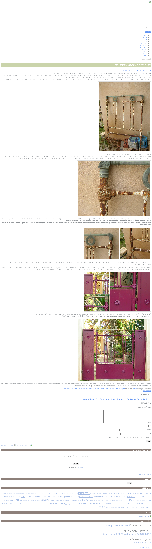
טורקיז (26, 497)
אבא (94, 493)
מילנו (79, 500)
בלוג (143, 497)
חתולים (37, 497)
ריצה (43, 504)
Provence (113, 493)
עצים (123, 504)
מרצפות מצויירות (61, 500)
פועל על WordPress (145, 547)
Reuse (116, 389)
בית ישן (4, 493)
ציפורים (77, 504)
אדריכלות (144, 39)
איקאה (57, 493)
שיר (146, 507)
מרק (56, 500)
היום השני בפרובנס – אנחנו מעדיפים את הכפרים (135, 399)
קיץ (66, 504)
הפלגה (76, 497)
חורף (58, 497)
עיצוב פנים (130, 503)
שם (150, 426)
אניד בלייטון (39, 493)
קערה (63, 504)
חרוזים (44, 497)
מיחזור (84, 499)
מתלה (40, 500)
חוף (65, 497)
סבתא (32, 500)
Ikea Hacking (106, 493)
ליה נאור (113, 500)
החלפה (96, 497)
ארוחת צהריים (20, 493)
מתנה (36, 500)
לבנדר (117, 500)
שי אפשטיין (24, 504)
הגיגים (145, 53)
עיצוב (145, 41)
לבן (120, 500)
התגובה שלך (147, 422)
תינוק (119, 507)
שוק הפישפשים (83, 389)
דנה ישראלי (106, 497)
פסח (112, 504)
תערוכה (108, 507)
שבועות (36, 504)
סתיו (14, 500)
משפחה (51, 500)
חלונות (49, 497)
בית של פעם (148, 497)
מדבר (106, 500)
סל (23, 500)
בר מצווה (131, 496)
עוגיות (7, 500)
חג (67, 497)
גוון (120, 497)
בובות (10, 493)
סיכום (25, 500)
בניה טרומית (138, 497)
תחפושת (123, 507)
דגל (111, 497)
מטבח (91, 500)
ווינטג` (72, 497)
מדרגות (103, 500)
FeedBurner (80, 467)
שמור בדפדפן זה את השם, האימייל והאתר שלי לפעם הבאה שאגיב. (128, 437)
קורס (72, 504)
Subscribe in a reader (144, 474)
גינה (117, 497)
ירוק (127, 500)
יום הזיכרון (144, 500)
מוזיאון (95, 500)
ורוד (69, 497)
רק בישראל (143, 45)
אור (77, 493)
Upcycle (122, 389)
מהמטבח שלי (143, 51)
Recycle (121, 493)
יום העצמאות (138, 500)
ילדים (133, 500)
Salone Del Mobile (139, 493)
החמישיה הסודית (86, 496)
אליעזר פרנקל (51, 493)
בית (8, 493)
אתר (149, 433)
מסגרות (103, 389)
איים (61, 493)
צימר (80, 504)
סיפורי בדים (143, 49)
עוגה (11, 500)
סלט (21, 500)
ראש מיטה (92, 389)
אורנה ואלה (72, 493)
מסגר (108, 389)
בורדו (112, 389)
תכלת (113, 507)
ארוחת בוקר (28, 493)
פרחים (98, 504)
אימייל (149, 430)
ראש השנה (53, 504)
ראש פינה (47, 504)
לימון (110, 500)
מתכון (45, 499)
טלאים (15, 497)
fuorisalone (99, 493)
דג (112, 497)
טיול (23, 496)
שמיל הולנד (137, 507)
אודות (145, 37)
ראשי (145, 35)
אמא (45, 493)
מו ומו (99, 500)
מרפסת (68, 500)
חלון (52, 497)
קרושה (59, 504)
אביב (91, 493)
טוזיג (30, 497)
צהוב (88, 504)
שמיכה (142, 507)
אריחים (14, 493)
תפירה (102, 506)
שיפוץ (149, 507)
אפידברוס (33, 493)
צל (74, 504)
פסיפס (108, 504)
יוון (7, 497)
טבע (33, 497)
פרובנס (103, 504)
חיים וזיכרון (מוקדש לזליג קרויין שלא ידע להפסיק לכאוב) (99, 399)
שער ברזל (67, 389)
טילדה (18, 497)
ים (130, 500)
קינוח (69, 504)
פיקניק (116, 504)
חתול (40, 497)
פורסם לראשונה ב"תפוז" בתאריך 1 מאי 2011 (137, 70)
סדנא (28, 500)
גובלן (122, 497)
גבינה (125, 497)
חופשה (61, 497)
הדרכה (101, 497)
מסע (76, 500)
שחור (32, 504)
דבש (115, 497)
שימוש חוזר (74, 389)
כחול (124, 500)
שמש (132, 507)
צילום (145, 55)
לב (121, 500)
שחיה (29, 504)
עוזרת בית (145, 504)
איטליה (66, 493)
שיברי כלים (17, 504)
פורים (119, 504)
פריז (94, 504)
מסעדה (73, 500)
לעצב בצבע (143, 43)
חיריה (54, 497)
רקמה (40, 504)
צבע (91, 504)
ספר (17, 500)
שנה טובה (128, 507)
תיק (116, 507)
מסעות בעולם (142, 47)
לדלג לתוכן (148, 32)
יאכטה (10, 497)
